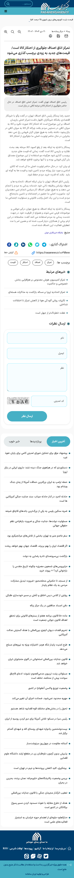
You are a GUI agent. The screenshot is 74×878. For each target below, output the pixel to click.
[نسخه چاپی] (50, 36)
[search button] (8, 4)
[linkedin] (22, 244)
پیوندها (28, 848)
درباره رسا (60, 848)
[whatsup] (29, 244)
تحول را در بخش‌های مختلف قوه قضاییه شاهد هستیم (39, 709)
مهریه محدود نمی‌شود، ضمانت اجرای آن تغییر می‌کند (39, 698)
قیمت (13, 262)
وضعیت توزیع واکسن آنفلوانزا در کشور (47, 688)
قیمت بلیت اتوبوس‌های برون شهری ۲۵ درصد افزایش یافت (47, 19)
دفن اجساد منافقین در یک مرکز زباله (48, 606)
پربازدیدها (35, 441)
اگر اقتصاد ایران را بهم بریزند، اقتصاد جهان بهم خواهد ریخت (36, 546)
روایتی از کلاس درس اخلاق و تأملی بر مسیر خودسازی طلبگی (36, 595)
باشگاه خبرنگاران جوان (54, 232)
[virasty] (33, 856)
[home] (37, 838)
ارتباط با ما (48, 848)
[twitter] (36, 244)
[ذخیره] (58, 36)
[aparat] (39, 856)
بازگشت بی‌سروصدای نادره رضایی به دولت (45, 556)
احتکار (25, 262)
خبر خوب (14, 441)
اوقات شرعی (16, 848)
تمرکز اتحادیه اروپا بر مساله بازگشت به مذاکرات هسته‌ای (36, 292)
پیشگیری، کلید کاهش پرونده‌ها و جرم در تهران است (40, 768)
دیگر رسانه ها (57, 31)
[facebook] (9, 244)
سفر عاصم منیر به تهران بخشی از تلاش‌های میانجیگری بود (37, 536)
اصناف (37, 262)
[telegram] (43, 244)
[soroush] (15, 244)
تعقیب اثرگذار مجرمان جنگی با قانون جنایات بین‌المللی (39, 793)
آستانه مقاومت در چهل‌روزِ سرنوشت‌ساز (47, 743)
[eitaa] (26, 856)
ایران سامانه (30, 874)
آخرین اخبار (58, 441)
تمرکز (49, 262)
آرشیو (37, 848)
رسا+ (68, 31)
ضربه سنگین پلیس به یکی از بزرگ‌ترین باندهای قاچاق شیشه (36, 511)
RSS (5, 848)
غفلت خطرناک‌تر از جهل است (50, 313)
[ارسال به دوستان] (66, 36)
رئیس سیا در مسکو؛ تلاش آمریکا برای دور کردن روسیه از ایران (36, 719)
